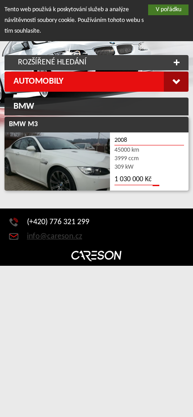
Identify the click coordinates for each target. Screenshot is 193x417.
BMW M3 (23, 124)
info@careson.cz (54, 236)
